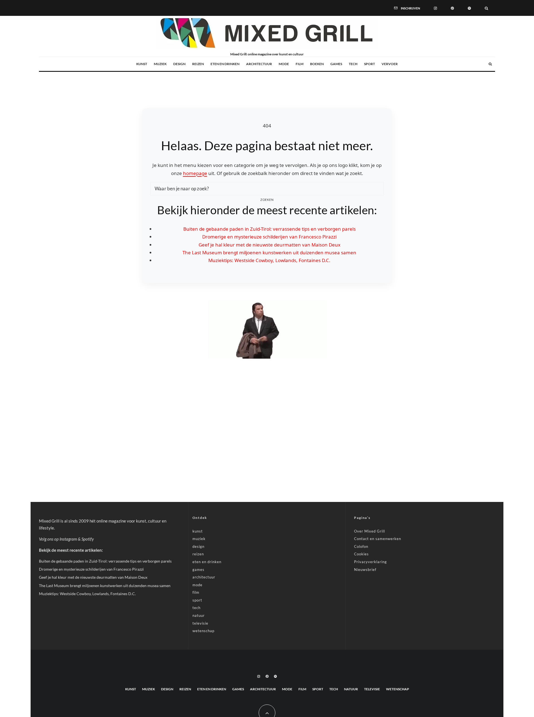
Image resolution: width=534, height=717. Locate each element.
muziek (160, 64)
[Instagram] (435, 7)
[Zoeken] (486, 7)
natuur (198, 615)
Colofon (361, 546)
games (336, 64)
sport (369, 64)
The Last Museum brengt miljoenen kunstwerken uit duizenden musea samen (269, 252)
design (179, 64)
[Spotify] (469, 7)
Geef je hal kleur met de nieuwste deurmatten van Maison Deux (269, 245)
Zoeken (267, 199)
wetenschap (203, 631)
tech (353, 64)
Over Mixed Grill (369, 531)
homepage (195, 173)
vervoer (390, 64)
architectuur (259, 64)
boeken (317, 64)
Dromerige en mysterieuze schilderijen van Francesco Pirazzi (269, 236)
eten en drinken (225, 64)
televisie (200, 623)
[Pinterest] (452, 7)
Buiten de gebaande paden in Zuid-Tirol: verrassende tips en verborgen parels (269, 229)
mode (284, 64)
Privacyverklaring (370, 562)
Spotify (87, 538)
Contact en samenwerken (377, 538)
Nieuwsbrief (365, 569)
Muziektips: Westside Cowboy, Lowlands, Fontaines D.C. (269, 260)
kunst (141, 64)
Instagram (68, 538)
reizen (198, 64)
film (299, 64)
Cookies (361, 554)
